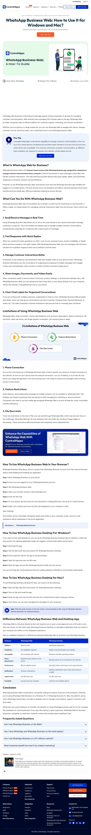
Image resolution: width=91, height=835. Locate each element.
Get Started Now (78, 785)
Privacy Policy (51, 791)
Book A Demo (69, 7)
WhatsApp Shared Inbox (54, 810)
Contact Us (6, 796)
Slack (26, 816)
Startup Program (10, 793)
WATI (4, 810)
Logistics (27, 793)
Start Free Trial (82, 7)
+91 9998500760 (77, 1)
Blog (48, 807)
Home (23, 15)
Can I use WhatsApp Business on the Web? (23, 724)
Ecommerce (28, 788)
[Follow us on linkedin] (80, 823)
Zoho (26, 813)
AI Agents (50, 813)
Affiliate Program (10, 790)
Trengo (5, 816)
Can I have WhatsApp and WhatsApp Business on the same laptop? (33, 731)
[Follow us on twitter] (77, 823)
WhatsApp (29, 15)
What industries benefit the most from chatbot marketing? (29, 745)
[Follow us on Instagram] (73, 823)
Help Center (50, 788)
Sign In (85, 1)
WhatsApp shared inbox (17, 699)
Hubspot (27, 807)
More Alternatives (8, 818)
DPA (48, 796)
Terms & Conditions (53, 793)
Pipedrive (28, 810)
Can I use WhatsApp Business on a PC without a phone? (28, 738)
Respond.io (6, 807)
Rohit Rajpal (20, 81)
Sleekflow (6, 813)
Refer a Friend (77, 795)
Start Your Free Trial (45, 156)
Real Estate (28, 796)
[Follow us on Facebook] (70, 823)
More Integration (30, 818)
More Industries (29, 799)
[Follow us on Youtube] (83, 823)
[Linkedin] (4, 771)
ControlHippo (41, 832)
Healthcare (28, 791)
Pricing (60, 7)
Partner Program (10, 788)
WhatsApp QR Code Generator (56, 820)
